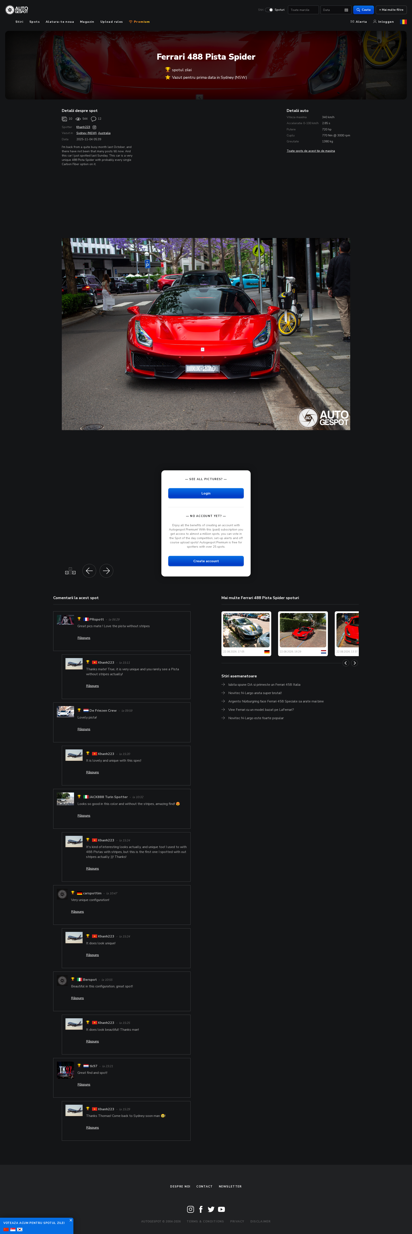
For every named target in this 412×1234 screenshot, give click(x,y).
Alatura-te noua (60, 22)
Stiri (261, 9)
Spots (34, 22)
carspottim (92, 893)
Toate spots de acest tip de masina (311, 151)
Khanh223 (83, 127)
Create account (206, 561)
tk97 (93, 1066)
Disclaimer (260, 1221)
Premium (141, 22)
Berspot (90, 979)
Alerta (361, 22)
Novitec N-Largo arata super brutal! (255, 693)
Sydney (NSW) (86, 133)
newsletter (230, 1187)
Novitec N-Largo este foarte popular (256, 718)
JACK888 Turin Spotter (108, 797)
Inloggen (386, 22)
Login (206, 493)
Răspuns (83, 638)
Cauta (366, 10)
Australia (104, 133)
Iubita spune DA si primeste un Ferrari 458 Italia (264, 684)
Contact (204, 1187)
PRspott (96, 619)
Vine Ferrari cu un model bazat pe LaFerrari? (261, 709)
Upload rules (111, 22)
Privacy (237, 1221)
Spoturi (280, 9)
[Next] (354, 663)
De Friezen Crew (103, 710)
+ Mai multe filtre (391, 10)
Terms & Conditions (205, 1221)
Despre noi (180, 1187)
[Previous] (346, 663)
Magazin (87, 22)
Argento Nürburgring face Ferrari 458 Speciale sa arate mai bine (276, 701)
